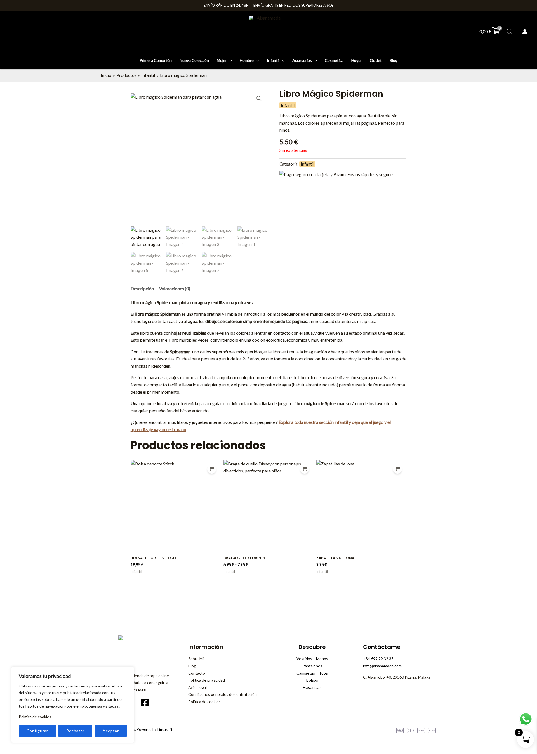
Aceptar (111, 730)
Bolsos (312, 680)
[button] (229, 60)
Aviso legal (197, 687)
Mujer (222, 60)
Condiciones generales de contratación (222, 694)
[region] (72, 705)
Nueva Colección (194, 60)
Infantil (273, 60)
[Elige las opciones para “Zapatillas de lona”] (397, 469)
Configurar (37, 730)
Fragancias (312, 687)
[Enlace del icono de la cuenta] (524, 31)
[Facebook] (145, 702)
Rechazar (75, 730)
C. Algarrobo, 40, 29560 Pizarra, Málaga (396, 677)
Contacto (196, 673)
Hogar (356, 60)
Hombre (247, 60)
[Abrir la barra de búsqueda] (509, 31)
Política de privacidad (206, 680)
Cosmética (334, 60)
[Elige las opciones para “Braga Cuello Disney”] (304, 469)
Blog (393, 60)
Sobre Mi (196, 658)
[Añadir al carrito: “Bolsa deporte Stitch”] (211, 469)
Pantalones (312, 665)
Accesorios (302, 60)
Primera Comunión (156, 60)
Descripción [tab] (142, 288)
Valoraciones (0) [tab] (174, 288)
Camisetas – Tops (312, 673)
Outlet (376, 60)
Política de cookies (35, 716)
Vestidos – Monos (312, 658)
